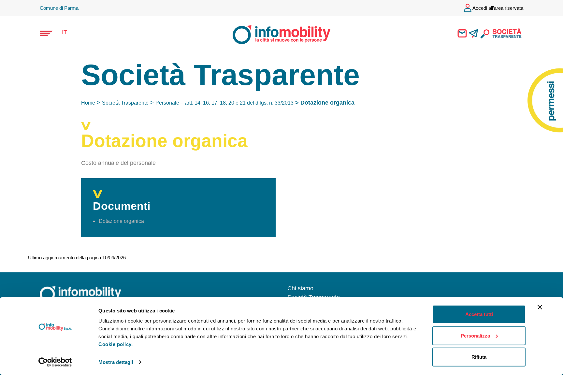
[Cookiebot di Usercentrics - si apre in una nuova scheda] (55, 362)
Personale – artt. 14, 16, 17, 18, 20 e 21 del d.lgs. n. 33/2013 (224, 103)
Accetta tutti (479, 314)
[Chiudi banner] (540, 307)
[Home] (275, 34)
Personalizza (475, 335)
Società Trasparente (125, 103)
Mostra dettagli (115, 362)
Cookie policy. (115, 344)
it (64, 32)
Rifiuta (478, 357)
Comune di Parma (59, 8)
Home (88, 103)
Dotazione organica (121, 221)
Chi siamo (300, 288)
